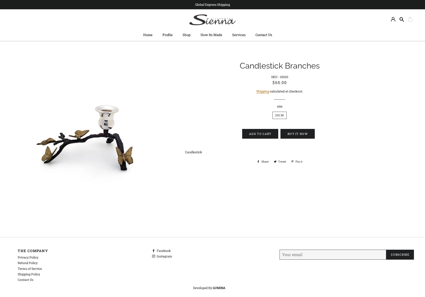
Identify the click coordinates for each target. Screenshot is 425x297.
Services (238, 35)
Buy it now (298, 134)
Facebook (163, 251)
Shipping (262, 91)
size (279, 106)
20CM (279, 115)
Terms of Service (30, 268)
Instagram (164, 256)
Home (148, 35)
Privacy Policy (28, 257)
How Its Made (211, 35)
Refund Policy (28, 263)
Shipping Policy (29, 274)
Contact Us (263, 35)
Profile (167, 35)
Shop (187, 35)
